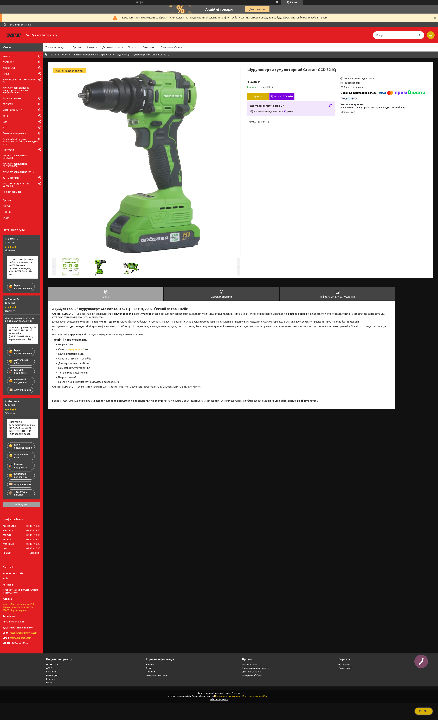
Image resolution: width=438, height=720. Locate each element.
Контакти (92, 47)
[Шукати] (420, 35)
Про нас (77, 47)
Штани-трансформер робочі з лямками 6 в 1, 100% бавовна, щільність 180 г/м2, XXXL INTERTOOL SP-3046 (21, 267)
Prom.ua (236, 693)
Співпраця (148, 47)
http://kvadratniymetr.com (23, 632)
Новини (7, 211)
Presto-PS (51, 671)
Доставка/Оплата (251, 671)
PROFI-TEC (8, 62)
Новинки (150, 671)
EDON (49, 682)
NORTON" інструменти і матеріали (16, 184)
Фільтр (132, 47)
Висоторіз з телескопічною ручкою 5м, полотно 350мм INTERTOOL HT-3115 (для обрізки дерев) (22, 428)
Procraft (50, 679)
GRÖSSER (8, 104)
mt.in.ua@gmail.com (20, 638)
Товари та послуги (55, 47)
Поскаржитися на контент (228, 696)
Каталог (8, 56)
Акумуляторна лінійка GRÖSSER (15, 156)
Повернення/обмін (171, 47)
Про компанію (249, 664)
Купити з (276, 96)
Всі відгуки (21, 504)
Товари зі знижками (156, 675)
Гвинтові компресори (84, 54)
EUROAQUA (52, 675)
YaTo (5, 115)
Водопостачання (12, 98)
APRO (49, 668)
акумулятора (75, 349)
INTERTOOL (9, 68)
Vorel (5, 121)
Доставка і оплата (112, 47)
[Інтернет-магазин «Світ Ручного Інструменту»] (13, 35)
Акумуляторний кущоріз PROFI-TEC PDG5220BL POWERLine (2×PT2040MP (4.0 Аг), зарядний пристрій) (22, 333)
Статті (6, 217)
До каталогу (345, 668)
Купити (258, 96)
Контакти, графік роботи (255, 668)
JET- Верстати (11, 177)
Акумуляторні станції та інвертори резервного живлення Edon (16, 90)
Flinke (6, 73)
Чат (426, 711)
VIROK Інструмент (13, 110)
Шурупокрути (106, 54)
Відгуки (7, 205)
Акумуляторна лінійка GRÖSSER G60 (15, 165)
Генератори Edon (12, 191)
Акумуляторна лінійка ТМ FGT (19, 172)
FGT (5, 127)
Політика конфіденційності (256, 696)
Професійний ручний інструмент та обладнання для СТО (20, 141)
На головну (344, 664)
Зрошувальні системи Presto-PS (19, 80)
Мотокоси (8, 149)
